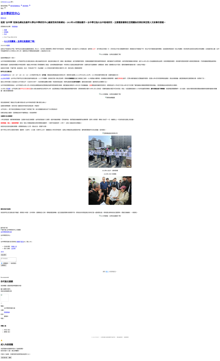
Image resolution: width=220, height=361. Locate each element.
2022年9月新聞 (5, 78)
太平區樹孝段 (5, 75)
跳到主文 (3, 18)
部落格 (6, 32)
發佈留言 (3, 265)
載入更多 (3, 255)
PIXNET (97, 337)
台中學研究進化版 (6, 232)
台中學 (13, 248)
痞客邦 (18, 241)
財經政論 (15, 26)
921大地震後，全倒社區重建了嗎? (19, 41)
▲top (2, 251)
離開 (10, 357)
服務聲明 (126, 337)
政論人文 (14, 246)
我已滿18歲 (4, 357)
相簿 (5, 30)
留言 (22, 241)
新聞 (8, 45)
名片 (5, 34)
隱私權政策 (119, 337)
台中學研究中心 (10, 13)
